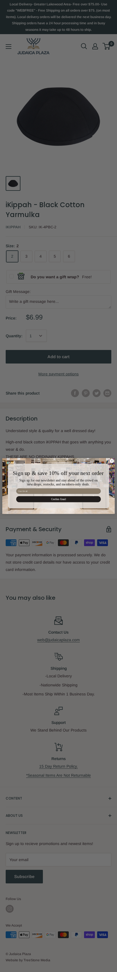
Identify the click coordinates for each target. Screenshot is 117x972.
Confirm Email (58, 499)
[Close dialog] (112, 461)
